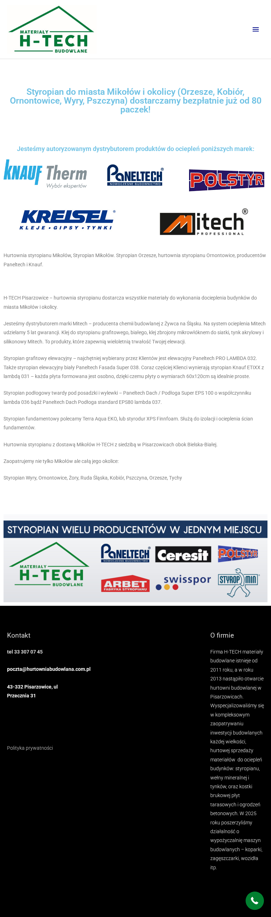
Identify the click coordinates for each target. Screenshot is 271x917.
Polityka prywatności (30, 748)
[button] (255, 901)
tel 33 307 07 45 (25, 652)
